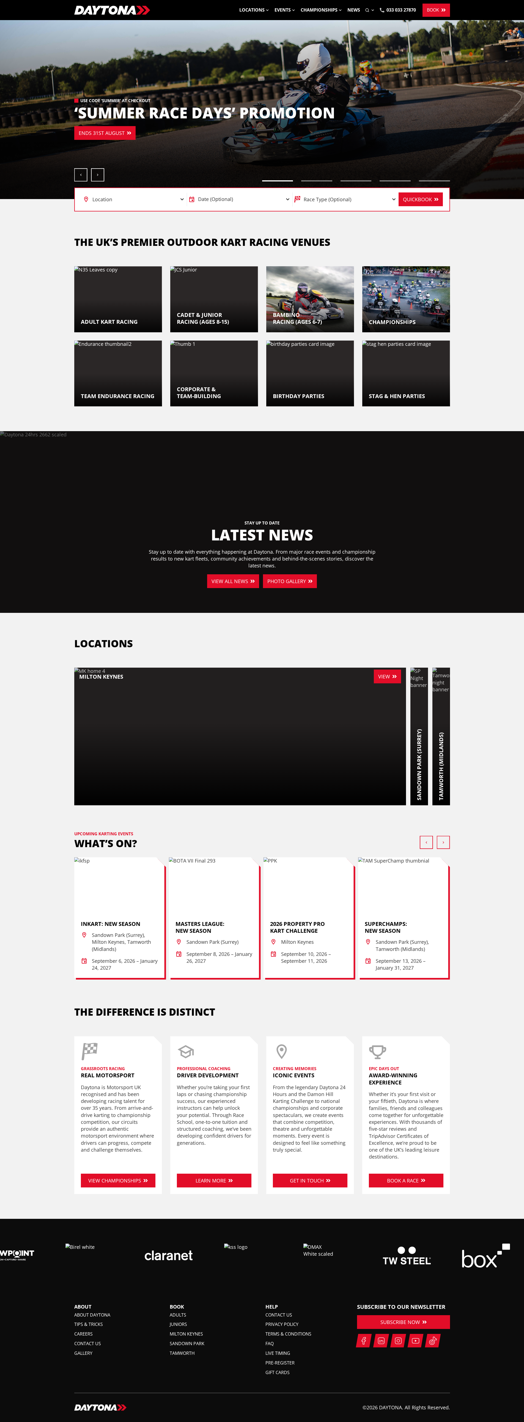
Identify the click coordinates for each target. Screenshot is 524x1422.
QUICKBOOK (417, 199)
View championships (114, 1180)
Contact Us (87, 1344)
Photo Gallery (286, 581)
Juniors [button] (178, 1324)
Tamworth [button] (182, 1353)
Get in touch (307, 1180)
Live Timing (277, 1353)
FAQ (269, 1344)
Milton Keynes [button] (186, 1334)
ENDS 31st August (87, 133)
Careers (83, 1334)
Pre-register (280, 1363)
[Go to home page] (112, 10)
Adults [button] (178, 1315)
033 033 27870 (401, 10)
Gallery (83, 1353)
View (384, 676)
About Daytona (92, 1315)
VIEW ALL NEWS (230, 581)
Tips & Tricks (88, 1324)
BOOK (433, 10)
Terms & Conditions (288, 1334)
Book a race (403, 1180)
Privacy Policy (281, 1324)
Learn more (211, 1180)
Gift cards (277, 1372)
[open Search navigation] (370, 10)
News (353, 10)
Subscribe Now (400, 1322)
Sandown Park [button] (187, 1344)
